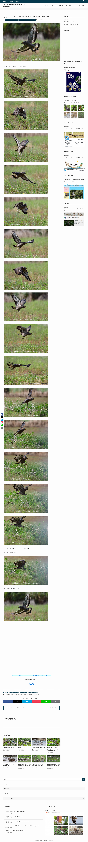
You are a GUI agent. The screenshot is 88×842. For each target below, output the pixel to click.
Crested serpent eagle (9, 694)
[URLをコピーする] (55, 701)
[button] (8, 701)
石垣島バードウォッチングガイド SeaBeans (16, 5)
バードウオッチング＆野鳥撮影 (30, 19)
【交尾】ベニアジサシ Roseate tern (13, 817)
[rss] (82, 1)
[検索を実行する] (83, 779)
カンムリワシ (21, 19)
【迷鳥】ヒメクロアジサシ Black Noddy (15, 831)
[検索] (84, 1)
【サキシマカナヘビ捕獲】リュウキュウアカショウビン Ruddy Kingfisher (23, 826)
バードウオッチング (24, 694)
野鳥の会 (37, 694)
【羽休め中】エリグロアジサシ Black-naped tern (17, 821)
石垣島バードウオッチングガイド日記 (11, 19)
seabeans (10, 725)
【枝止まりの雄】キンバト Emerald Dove (15, 812)
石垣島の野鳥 (31, 694)
